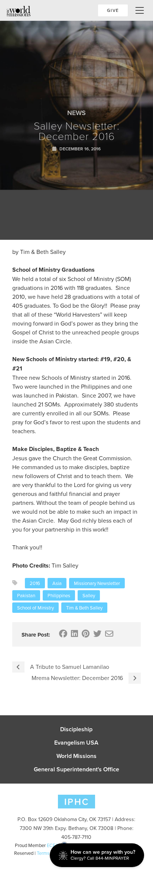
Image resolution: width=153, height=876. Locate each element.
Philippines (59, 595)
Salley (88, 595)
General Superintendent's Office (76, 769)
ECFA (53, 845)
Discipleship (76, 729)
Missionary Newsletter (97, 583)
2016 (35, 583)
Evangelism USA (76, 743)
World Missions (76, 756)
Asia (57, 583)
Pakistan (26, 595)
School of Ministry (35, 607)
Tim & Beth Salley (84, 607)
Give (113, 10)
